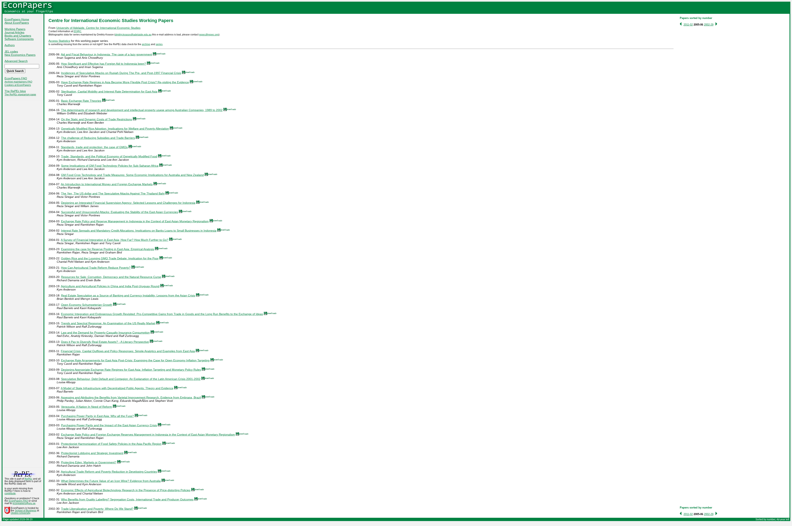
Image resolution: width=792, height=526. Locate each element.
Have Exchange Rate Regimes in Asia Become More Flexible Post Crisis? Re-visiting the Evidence (125, 82)
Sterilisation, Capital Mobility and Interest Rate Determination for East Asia (109, 91)
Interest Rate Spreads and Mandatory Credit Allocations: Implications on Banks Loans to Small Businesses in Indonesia (138, 230)
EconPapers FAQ (16, 78)
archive (146, 44)
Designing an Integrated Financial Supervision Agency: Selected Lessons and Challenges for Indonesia (128, 202)
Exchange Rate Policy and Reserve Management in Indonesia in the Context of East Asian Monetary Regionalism (135, 221)
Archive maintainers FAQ (18, 82)
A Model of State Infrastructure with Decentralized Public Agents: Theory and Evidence (117, 388)
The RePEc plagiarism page (20, 94)
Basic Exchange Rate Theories (81, 100)
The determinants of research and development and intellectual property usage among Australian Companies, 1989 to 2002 (142, 110)
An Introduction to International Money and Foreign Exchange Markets (107, 184)
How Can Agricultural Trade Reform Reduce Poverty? (96, 267)
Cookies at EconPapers (18, 85)
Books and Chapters (18, 35)
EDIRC (77, 31)
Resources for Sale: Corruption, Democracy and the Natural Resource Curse (111, 277)
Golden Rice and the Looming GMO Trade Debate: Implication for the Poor (110, 258)
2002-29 (708, 24)
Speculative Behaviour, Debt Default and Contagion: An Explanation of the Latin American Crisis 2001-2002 (130, 379)
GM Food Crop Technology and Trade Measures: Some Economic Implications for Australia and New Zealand (132, 175)
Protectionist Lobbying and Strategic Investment (92, 453)
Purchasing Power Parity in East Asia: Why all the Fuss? (97, 416)
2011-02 (688, 24)
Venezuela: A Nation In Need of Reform (86, 406)
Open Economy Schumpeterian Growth (86, 304)
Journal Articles (14, 32)
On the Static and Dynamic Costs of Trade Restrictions (96, 119)
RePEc (28, 479)
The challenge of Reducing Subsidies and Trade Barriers (98, 137)
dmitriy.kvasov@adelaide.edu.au (133, 34)
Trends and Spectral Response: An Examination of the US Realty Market (108, 323)
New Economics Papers (20, 54)
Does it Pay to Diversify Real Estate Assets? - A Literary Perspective (105, 341)
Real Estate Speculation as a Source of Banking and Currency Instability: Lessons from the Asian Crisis (128, 295)
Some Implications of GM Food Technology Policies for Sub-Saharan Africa (109, 165)
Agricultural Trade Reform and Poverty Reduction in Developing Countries (109, 471)
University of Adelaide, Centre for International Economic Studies (98, 27)
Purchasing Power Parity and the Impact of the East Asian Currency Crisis (109, 425)
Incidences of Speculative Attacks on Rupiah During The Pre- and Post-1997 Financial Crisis (121, 73)
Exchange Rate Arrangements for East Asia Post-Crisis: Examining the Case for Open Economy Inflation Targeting (135, 360)
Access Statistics (59, 40)
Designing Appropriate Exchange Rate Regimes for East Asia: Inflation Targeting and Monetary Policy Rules (131, 369)
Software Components (19, 39)
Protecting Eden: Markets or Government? (88, 462)
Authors (10, 45)
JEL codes (11, 51)
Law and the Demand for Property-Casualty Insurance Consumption (105, 332)
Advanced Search (16, 61)
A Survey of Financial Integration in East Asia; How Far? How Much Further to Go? (114, 239)
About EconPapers (17, 22)
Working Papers (15, 29)
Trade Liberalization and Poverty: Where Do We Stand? (97, 508)
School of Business (25, 510)
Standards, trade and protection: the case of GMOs (94, 147)
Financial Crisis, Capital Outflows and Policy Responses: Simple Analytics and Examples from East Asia (128, 351)
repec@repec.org (209, 34)
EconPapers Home (17, 19)
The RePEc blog (15, 91)
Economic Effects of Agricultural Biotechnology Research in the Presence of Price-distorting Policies (125, 490)
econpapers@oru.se (24, 503)
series (159, 44)
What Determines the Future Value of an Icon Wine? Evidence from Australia (111, 481)
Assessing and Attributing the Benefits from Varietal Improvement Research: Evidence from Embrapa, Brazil (131, 397)
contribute (10, 493)
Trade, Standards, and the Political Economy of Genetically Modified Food (109, 156)
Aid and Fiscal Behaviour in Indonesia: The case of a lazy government (106, 54)
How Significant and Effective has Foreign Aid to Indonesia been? (103, 63)
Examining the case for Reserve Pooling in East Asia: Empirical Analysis (107, 249)
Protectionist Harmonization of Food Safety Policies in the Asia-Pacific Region (111, 443)
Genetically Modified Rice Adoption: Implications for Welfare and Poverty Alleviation (115, 128)
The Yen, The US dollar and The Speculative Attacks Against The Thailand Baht (113, 193)
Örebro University (20, 513)
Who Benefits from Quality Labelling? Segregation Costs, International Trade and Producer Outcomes (127, 499)
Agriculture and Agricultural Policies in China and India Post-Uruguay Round (110, 286)
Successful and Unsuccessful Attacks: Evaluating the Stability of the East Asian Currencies (119, 212)
